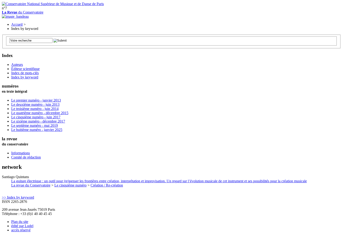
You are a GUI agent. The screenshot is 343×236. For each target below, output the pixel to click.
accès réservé (21, 230)
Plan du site (19, 222)
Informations (20, 153)
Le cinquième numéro (70, 185)
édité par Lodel (22, 226)
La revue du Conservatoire (30, 185)
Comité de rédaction (26, 157)
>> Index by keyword (18, 197)
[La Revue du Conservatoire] (15, 16)
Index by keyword (24, 77)
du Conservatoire (22, 12)
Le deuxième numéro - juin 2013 (35, 104)
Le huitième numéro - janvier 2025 (36, 130)
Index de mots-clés (25, 73)
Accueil (17, 24)
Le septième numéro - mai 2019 (34, 125)
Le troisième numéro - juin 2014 (35, 109)
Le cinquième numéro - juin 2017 (35, 117)
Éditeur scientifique (25, 69)
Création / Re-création (107, 185)
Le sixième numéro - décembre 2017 (38, 121)
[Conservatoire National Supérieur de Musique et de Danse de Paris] (53, 4)
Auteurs (17, 65)
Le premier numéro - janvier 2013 (36, 100)
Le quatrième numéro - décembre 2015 (39, 113)
